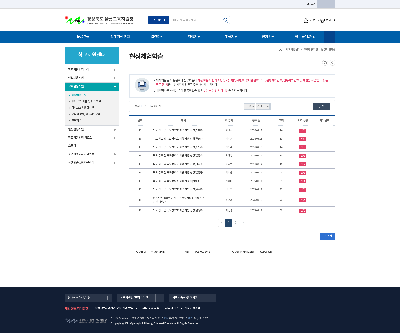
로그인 (312, 20)
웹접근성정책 (192, 308)
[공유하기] (332, 63)
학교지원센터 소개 (79, 69)
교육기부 (76, 120)
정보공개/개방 (305, 37)
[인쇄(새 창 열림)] (325, 63)
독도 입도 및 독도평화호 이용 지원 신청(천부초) (178, 130)
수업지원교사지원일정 (81, 154)
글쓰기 (328, 236)
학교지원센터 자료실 (80, 138)
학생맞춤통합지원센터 (81, 162)
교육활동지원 (76, 86)
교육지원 (231, 37)
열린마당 (157, 37)
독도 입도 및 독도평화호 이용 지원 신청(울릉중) (178, 138)
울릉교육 (83, 37)
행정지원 (194, 37)
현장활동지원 (76, 129)
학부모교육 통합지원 (82, 108)
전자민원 (268, 37)
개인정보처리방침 (77, 308)
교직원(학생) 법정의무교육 (85, 114)
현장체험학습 (78, 95)
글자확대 (330, 4)
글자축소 (322, 4)
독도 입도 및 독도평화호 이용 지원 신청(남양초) (178, 164)
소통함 (72, 146)
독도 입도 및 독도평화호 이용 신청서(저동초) (176, 181)
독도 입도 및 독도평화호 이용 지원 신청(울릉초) (178, 155)
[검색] (226, 20)
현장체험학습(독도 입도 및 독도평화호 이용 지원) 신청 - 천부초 (179, 200)
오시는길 (330, 20)
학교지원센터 (120, 37)
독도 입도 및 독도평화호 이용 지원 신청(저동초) (178, 147)
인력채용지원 (76, 78)
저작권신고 (171, 308)
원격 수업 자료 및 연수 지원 (86, 101)
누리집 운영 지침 (149, 308)
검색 (322, 106)
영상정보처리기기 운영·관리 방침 (114, 308)
